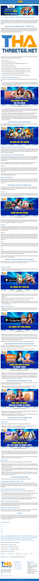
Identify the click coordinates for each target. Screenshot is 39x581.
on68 (25, 539)
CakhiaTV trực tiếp (20, 536)
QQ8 (3, 522)
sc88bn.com (33, 540)
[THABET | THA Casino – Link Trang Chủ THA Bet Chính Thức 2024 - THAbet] (19, 2)
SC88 (15, 540)
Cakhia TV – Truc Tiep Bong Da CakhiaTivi (8, 535)
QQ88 (6, 522)
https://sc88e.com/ (4, 540)
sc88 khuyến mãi (7, 556)
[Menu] (1, 2)
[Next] (36, 10)
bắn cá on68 (25, 553)
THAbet (2, 569)
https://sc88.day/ (19, 540)
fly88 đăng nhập (10, 536)
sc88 (21, 539)
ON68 (2, 539)
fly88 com (15, 536)
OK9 (1, 522)
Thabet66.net (3, 515)
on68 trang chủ (3, 553)
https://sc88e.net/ (11, 540)
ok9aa (2, 531)
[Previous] (3, 10)
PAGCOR (26, 63)
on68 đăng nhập (11, 553)
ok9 (1, 526)
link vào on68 (18, 553)
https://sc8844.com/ (16, 539)
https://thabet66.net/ (34, 563)
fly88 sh (36, 536)
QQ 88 (8, 522)
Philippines (14, 61)
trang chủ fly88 (32, 536)
